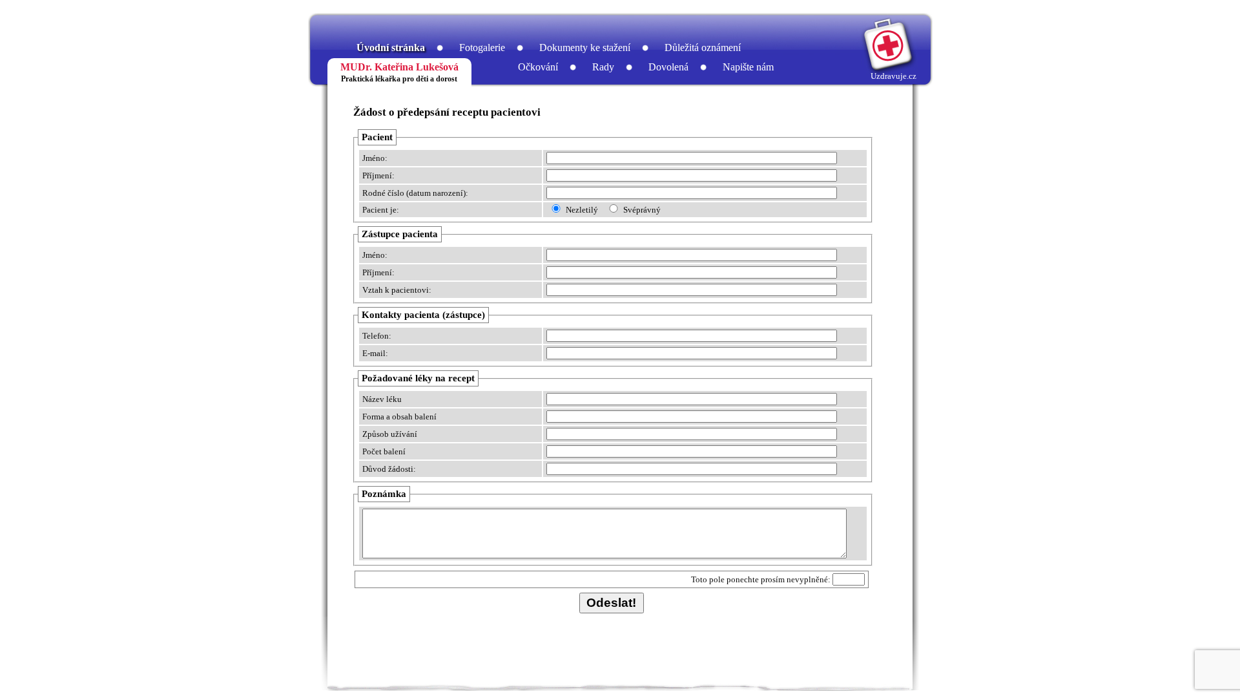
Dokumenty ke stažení (584, 47)
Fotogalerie (482, 47)
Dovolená (668, 66)
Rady (603, 66)
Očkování (538, 66)
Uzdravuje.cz (893, 76)
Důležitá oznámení (703, 47)
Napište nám (748, 66)
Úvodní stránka (390, 47)
